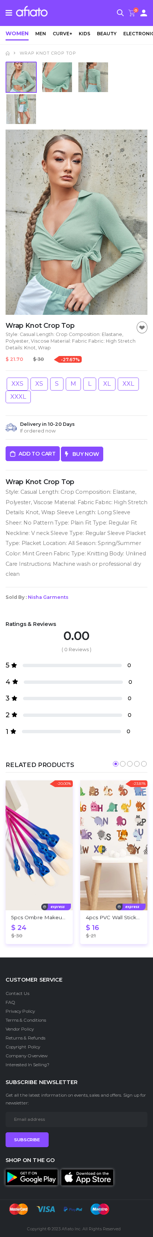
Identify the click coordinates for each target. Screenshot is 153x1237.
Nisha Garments (48, 597)
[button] (120, 14)
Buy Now (83, 454)
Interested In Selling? (27, 1064)
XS (39, 383)
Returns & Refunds (25, 1038)
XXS (17, 383)
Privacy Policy (20, 1011)
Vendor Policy (20, 1029)
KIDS (84, 33)
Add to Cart (37, 453)
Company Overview (27, 1055)
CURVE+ (62, 33)
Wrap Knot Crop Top (48, 53)
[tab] (21, 77)
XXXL (18, 396)
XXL (128, 383)
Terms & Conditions (26, 1020)
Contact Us (17, 993)
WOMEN (17, 33)
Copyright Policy (23, 1047)
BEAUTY (107, 33)
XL (107, 383)
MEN (40, 33)
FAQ (10, 1002)
